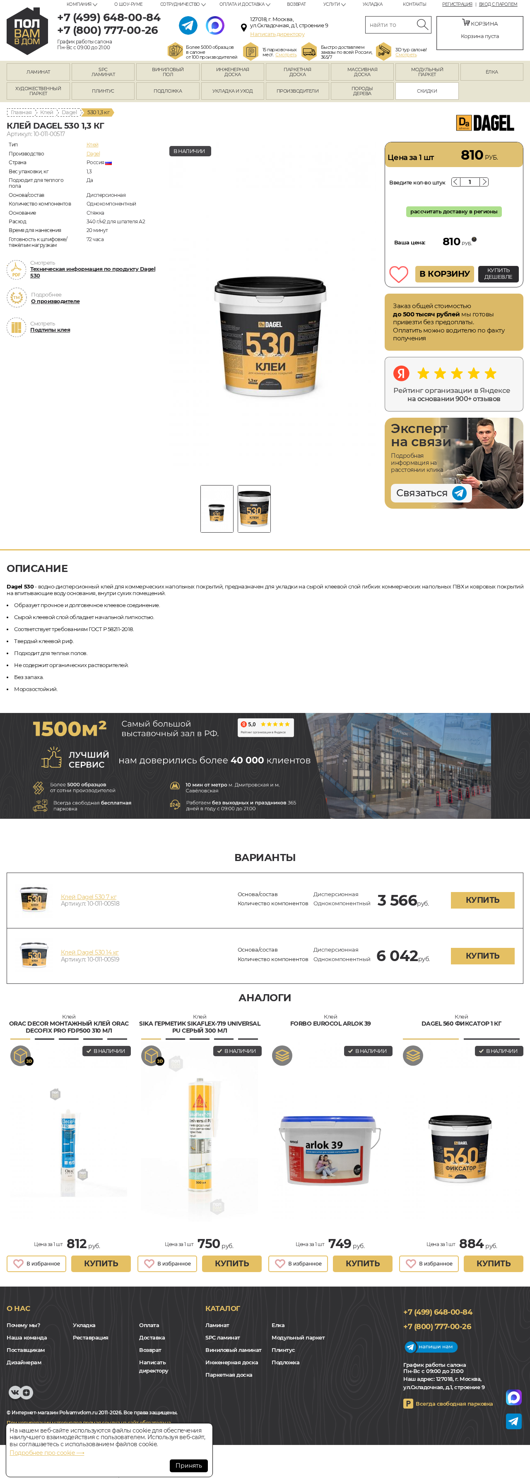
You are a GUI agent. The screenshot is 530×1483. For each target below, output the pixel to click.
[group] (272, 307)
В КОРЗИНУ (444, 274)
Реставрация (90, 1337)
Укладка (373, 4)
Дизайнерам (24, 1362)
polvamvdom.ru (27, 31)
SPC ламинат (222, 1337)
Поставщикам (26, 1350)
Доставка (152, 1337)
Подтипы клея (50, 329)
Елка (278, 1325)
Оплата (149, 1325)
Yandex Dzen (26, 1396)
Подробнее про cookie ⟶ (47, 1453)
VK (15, 1396)
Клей (46, 112)
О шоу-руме (128, 4)
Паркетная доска (229, 1374)
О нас (18, 1308)
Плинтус (283, 1350)
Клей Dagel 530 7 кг (89, 897)
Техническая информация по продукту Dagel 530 (92, 272)
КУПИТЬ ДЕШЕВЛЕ (498, 273)
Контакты (414, 4)
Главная (21, 112)
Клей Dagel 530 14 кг (90, 952)
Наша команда (27, 1337)
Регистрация (457, 4)
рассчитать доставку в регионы (454, 211)
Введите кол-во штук (417, 182)
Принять (189, 1465)
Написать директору (277, 34)
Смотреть (285, 54)
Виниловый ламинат (233, 1350)
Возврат (296, 4)
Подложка (285, 1362)
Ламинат (217, 1325)
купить (483, 900)
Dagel (69, 112)
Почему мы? (23, 1325)
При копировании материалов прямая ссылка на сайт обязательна (89, 1423)
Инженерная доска (231, 1362)
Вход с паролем (498, 4)
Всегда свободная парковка (454, 1403)
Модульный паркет (298, 1337)
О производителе (55, 301)
